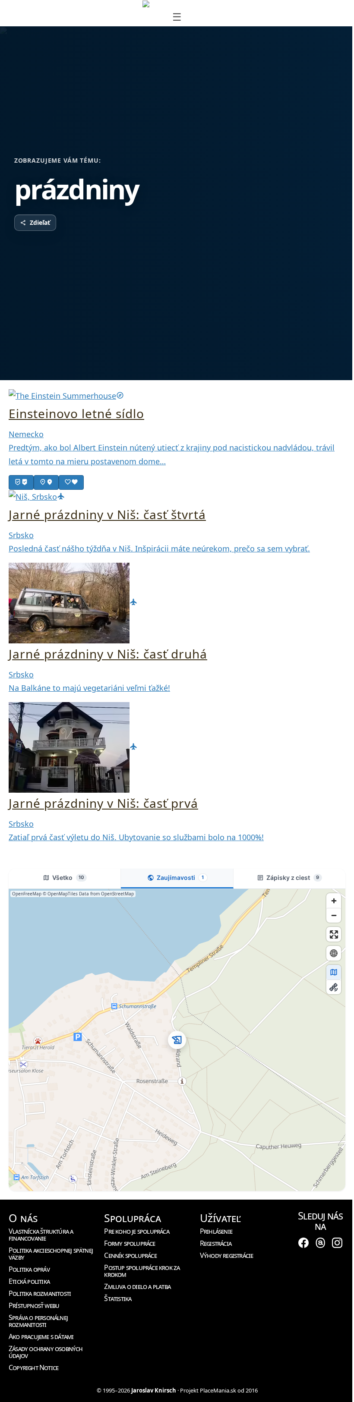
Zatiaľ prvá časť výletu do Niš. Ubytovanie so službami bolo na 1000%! (136, 837)
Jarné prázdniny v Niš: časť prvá (103, 803)
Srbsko (21, 535)
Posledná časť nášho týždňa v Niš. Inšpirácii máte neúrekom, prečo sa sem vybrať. (159, 548)
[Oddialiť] (333, 915)
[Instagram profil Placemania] (337, 1242)
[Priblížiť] (333, 900)
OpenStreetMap (117, 894)
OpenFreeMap (26, 894)
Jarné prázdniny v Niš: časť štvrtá (107, 514)
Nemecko (26, 434)
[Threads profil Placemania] (320, 1242)
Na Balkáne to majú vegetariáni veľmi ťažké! (89, 688)
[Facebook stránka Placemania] (303, 1242)
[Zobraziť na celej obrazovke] (333, 934)
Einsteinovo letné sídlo (76, 413)
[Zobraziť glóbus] (333, 953)
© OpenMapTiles (60, 894)
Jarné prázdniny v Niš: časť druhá (108, 654)
